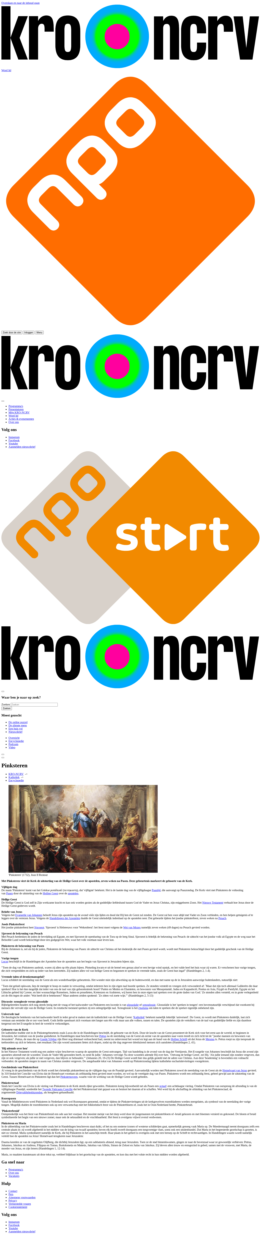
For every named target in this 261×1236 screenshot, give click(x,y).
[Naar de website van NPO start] (130, 328)
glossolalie (133, 1004)
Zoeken (5, 704)
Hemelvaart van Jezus (234, 1070)
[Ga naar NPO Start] (130, 623)
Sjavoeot (39, 927)
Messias (210, 1039)
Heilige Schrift (179, 1039)
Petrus (102, 1036)
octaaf (162, 1086)
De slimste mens (18, 725)
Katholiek (14, 777)
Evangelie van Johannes (28, 915)
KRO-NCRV (16, 774)
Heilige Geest (50, 893)
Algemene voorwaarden (22, 1197)
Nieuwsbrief (15, 731)
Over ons (14, 1172)
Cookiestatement (18, 1207)
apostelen (73, 893)
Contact (13, 1191)
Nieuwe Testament (212, 902)
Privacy (13, 1200)
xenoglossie (149, 1004)
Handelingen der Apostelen (65, 918)
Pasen (9, 893)
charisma (143, 1007)
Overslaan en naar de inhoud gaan (20, 2)
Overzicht (14, 737)
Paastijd (156, 890)
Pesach (222, 918)
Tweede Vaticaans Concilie (57, 1089)
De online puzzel (18, 722)
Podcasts (13, 744)
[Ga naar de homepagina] (130, 67)
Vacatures (14, 1175)
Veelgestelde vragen (20, 1203)
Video (12, 747)
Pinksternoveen (69, 1076)
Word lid (6, 70)
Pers (11, 1194)
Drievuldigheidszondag (29, 1092)
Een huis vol (16, 728)
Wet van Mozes (132, 927)
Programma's (16, 1169)
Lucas (4, 961)
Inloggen (28, 332)
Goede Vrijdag (48, 1039)
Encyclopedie (16, 741)
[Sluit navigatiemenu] (2, 401)
